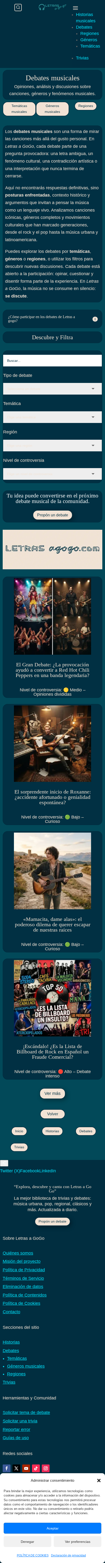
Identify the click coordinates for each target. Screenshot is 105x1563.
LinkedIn (47, 1170)
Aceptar (53, 1528)
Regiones (89, 33)
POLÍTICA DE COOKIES (33, 1555)
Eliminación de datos (23, 1286)
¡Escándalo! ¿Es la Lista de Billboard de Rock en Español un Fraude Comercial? (53, 1051)
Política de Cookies (21, 1303)
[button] (98, 1480)
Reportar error (16, 1429)
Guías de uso (16, 1437)
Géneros (88, 39)
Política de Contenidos (25, 1295)
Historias (52, 1131)
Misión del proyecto (22, 1261)
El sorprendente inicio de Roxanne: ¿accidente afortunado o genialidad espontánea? (52, 797)
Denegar (27, 1542)
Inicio (19, 1131)
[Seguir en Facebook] (6, 1468)
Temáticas (90, 46)
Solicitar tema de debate (26, 1412)
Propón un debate (52, 515)
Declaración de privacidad (68, 1555)
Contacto (11, 1311)
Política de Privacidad (24, 1269)
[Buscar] (18, 7)
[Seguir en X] (16, 1468)
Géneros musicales (52, 109)
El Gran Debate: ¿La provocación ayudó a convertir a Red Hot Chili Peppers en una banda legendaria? (52, 670)
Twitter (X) (10, 1170)
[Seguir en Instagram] (46, 1468)
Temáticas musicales (19, 109)
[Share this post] (4, 1163)
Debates (84, 27)
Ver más (52, 1093)
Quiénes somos (18, 1253)
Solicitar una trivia (20, 1421)
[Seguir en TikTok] (36, 1468)
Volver (52, 1114)
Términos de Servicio (23, 1278)
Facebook (29, 1170)
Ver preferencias (77, 1542)
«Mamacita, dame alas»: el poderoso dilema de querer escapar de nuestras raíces (52, 924)
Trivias (82, 58)
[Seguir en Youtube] (26, 1468)
